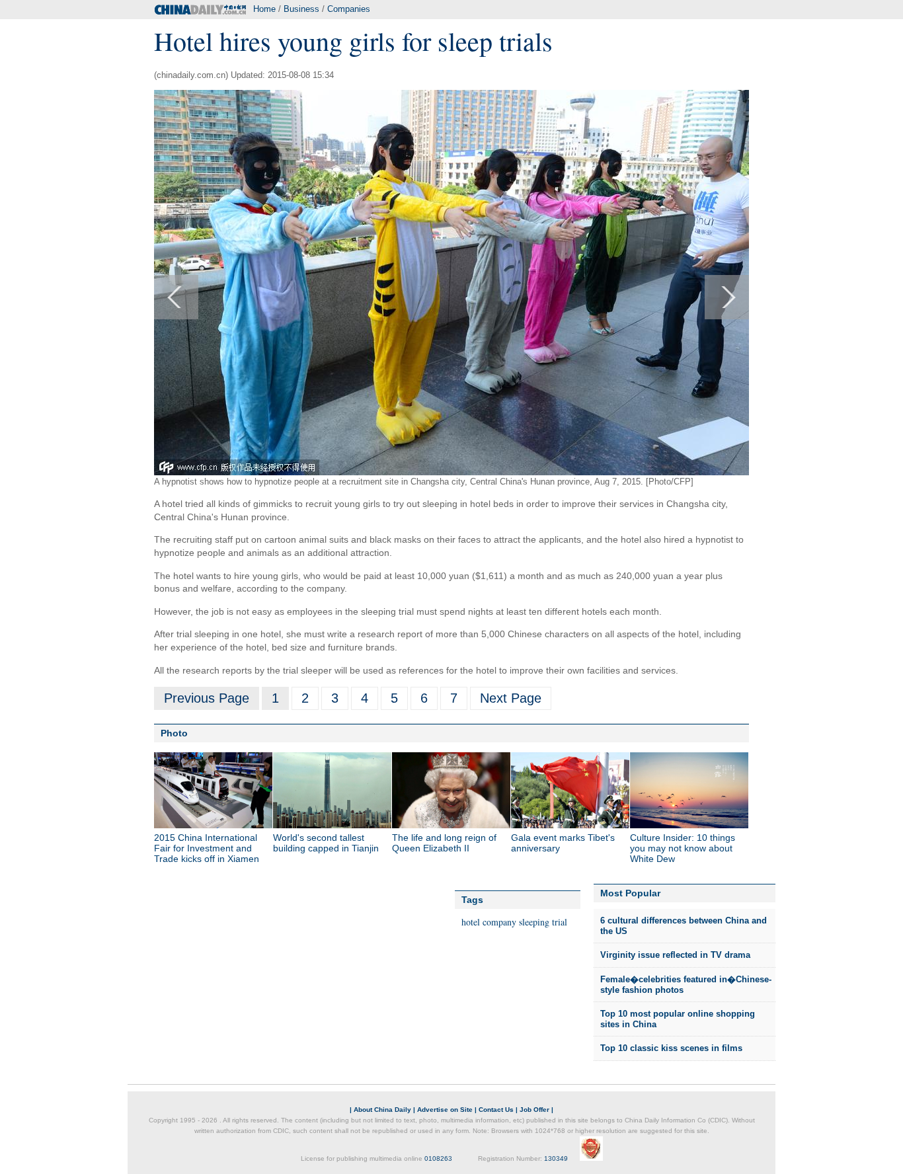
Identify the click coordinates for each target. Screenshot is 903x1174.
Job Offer (534, 1109)
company (499, 922)
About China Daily (382, 1109)
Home (264, 9)
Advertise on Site (445, 1109)
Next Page (510, 698)
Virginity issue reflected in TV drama (675, 955)
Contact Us (496, 1109)
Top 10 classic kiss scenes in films (671, 1048)
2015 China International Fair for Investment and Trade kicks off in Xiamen (206, 848)
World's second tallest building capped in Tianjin (326, 842)
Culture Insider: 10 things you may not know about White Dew (682, 848)
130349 (556, 1158)
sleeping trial (543, 922)
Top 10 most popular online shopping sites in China (677, 1019)
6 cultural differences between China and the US (683, 926)
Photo (174, 733)
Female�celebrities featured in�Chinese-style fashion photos (685, 984)
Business (301, 9)
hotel (470, 922)
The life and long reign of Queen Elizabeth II (444, 842)
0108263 (438, 1158)
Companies (348, 9)
